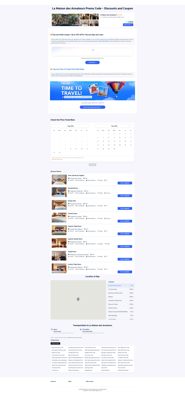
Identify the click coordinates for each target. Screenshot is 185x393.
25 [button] (125, 145)
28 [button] (81, 148)
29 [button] (87, 148)
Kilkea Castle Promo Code (123, 350)
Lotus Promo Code (89, 355)
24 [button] (119, 145)
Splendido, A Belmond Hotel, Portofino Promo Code (126, 360)
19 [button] (130, 141)
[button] (128, 24)
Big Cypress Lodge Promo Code (108, 352)
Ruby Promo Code (56, 352)
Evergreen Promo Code (90, 352)
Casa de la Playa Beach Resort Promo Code (76, 357)
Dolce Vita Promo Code (73, 355)
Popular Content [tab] (55, 343)
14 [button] (103, 141)
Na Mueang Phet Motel (123, 370)
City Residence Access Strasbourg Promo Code (60, 360)
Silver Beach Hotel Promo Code (59, 350)
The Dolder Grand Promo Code (75, 350)
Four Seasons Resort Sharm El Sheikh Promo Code (109, 350)
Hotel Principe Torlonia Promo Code (109, 347)
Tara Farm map (55, 370)
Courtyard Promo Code (73, 352)
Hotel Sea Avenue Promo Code (75, 365)
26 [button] (70, 148)
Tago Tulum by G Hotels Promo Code (109, 362)
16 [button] (114, 141)
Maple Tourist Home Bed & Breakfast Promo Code (93, 365)
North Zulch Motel (105, 370)
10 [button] (119, 137)
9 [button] (114, 137)
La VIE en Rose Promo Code (58, 355)
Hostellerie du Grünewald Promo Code (109, 365)
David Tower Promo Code (57, 347)
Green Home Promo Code (123, 362)
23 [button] (114, 145)
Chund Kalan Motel (56, 367)
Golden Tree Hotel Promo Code (59, 365)
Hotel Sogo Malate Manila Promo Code (93, 350)
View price (92, 164)
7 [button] (103, 137)
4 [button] (125, 133)
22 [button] (108, 145)
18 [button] (125, 141)
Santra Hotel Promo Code (90, 362)
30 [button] (54, 152)
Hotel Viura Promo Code (90, 347)
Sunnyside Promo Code (106, 355)
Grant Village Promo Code (123, 347)
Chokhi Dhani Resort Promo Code (59, 357)
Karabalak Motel (88, 370)
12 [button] (130, 137)
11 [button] (125, 137)
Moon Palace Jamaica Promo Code (92, 360)
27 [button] (76, 148)
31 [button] (59, 152)
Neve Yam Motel (121, 367)
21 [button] (103, 145)
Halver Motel (104, 367)
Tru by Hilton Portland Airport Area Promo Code (60, 362)
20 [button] (97, 145)
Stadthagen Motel (89, 367)
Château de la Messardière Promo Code (76, 360)
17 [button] (119, 141)
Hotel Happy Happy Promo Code (125, 365)
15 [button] (108, 141)
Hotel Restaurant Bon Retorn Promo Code (76, 367)
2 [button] (114, 133)
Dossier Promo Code (122, 352)
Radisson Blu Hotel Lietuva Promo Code (93, 357)
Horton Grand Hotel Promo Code (75, 362)
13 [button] (97, 141)
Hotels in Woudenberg (73, 370)
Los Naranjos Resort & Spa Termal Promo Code (76, 347)
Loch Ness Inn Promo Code (107, 357)
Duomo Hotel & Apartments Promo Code (109, 360)
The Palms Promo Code (123, 357)
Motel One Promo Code (123, 355)
